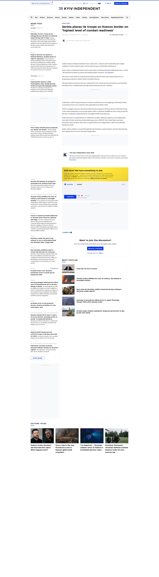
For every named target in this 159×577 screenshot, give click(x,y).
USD (123, 184)
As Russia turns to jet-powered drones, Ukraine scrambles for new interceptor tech (43, 305)
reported (110, 72)
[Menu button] (31, 17)
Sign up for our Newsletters (42, 3)
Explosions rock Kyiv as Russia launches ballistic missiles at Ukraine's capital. (44, 347)
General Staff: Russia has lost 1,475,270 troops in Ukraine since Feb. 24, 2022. (44, 334)
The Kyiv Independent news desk (79, 40)
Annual (79, 184)
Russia (57, 17)
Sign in (101, 253)
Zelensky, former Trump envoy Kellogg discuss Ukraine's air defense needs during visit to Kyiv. (44, 36)
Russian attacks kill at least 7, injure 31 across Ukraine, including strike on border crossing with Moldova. (44, 317)
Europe (64, 17)
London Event (94, 3)
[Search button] (127, 17)
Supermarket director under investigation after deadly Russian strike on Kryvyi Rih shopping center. (44, 84)
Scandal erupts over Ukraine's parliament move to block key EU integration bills (42, 272)
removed (78, 114)
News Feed (66, 23)
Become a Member (121, 3)
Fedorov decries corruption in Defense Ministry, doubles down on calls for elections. (43, 56)
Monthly (70, 184)
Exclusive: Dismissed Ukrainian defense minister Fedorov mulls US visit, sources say (116, 448)
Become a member (95, 248)
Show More (37, 358)
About (63, 3)
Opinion (71, 17)
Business (50, 17)
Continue (70, 196)
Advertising (78, 3)
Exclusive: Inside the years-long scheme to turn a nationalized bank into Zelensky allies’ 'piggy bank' (43, 240)
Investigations (94, 17)
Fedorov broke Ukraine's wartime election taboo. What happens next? (41, 447)
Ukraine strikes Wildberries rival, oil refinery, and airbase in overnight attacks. (43, 198)
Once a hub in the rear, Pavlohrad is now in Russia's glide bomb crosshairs (65, 448)
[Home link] (79, 8)
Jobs (72, 3)
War (36, 17)
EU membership (54, 268)
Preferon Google (117, 34)
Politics (42, 17)
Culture (84, 17)
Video (78, 17)
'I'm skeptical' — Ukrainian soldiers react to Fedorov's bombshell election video (91, 447)
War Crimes (105, 17)
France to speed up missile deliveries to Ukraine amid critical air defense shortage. (44, 217)
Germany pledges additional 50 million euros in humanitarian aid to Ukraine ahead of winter (44, 284)
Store (86, 3)
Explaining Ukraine (117, 17)
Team (68, 3)
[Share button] (126, 34)
